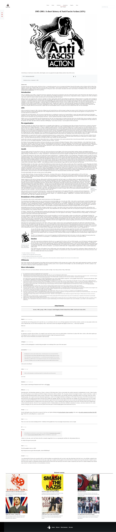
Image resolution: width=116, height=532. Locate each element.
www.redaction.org (42, 290)
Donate (53, 527)
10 (21, 290)
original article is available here (27, 89)
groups (41, 309)
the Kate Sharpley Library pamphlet (65, 412)
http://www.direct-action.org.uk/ (44, 276)
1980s (38, 309)
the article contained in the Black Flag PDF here (35, 434)
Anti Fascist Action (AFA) (29, 76)
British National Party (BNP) (66, 309)
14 (21, 297)
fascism (35, 309)
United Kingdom (56, 309)
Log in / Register (63, 6)
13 (60, 226)
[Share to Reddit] (75, 76)
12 (84, 224)
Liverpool (49, 309)
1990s (45, 309)
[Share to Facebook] (73, 76)
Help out (57, 527)
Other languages (64, 527)
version (48, 384)
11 (46, 213)
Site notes (71, 527)
